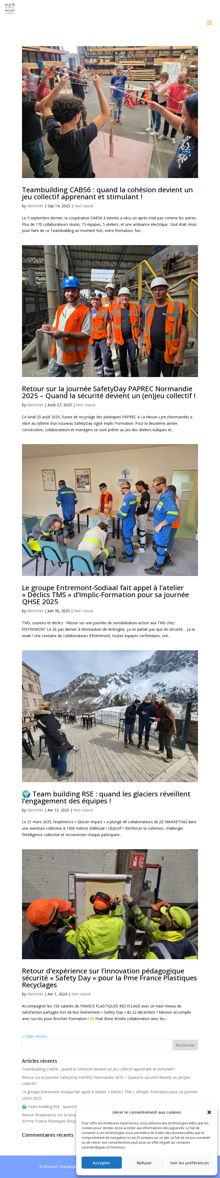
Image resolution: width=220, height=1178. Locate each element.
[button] (209, 1112)
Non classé (84, 205)
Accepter (101, 1162)
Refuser (144, 1162)
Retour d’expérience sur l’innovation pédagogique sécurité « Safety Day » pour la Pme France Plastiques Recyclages (109, 977)
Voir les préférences (189, 1162)
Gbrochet (35, 205)
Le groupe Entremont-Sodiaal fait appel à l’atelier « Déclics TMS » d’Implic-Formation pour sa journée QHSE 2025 (105, 594)
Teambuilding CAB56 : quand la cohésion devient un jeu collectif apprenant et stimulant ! (107, 193)
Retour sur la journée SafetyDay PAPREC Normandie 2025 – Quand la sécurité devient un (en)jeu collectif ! (109, 392)
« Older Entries (34, 1036)
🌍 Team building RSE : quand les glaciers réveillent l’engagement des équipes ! (106, 797)
